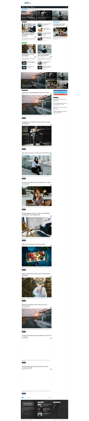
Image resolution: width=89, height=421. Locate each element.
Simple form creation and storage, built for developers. (46, 62)
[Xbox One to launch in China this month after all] (60, 15)
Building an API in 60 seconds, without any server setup (47, 29)
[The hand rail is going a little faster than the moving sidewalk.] (36, 380)
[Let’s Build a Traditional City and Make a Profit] (40, 25)
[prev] (65, 9)
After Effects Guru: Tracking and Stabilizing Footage (59, 24)
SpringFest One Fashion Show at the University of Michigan (44, 18)
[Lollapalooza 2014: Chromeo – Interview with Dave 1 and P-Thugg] (40, 34)
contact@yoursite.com (28, 412)
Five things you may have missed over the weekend (59, 100)
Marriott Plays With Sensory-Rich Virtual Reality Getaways (36, 274)
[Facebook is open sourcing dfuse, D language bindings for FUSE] (40, 67)
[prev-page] (22, 70)
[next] (66, 9)
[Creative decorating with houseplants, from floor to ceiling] (36, 349)
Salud (54, 406)
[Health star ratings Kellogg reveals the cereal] (29, 15)
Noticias (27, 7)
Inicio (24, 7)
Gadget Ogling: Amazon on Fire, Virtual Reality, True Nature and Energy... (29, 34)
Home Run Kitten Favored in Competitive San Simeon (60, 108)
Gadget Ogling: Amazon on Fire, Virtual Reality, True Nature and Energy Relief (38, 9)
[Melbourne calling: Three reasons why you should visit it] (40, 38)
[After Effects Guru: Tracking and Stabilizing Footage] (60, 31)
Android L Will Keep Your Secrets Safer (30, 66)
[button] (67, 7)
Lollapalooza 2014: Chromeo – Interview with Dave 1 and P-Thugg (47, 33)
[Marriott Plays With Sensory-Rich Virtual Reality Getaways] (36, 287)
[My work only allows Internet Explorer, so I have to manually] (51, 85)
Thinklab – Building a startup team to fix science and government (60, 112)
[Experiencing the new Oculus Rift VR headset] (29, 48)
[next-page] (23, 70)
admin (23, 19)
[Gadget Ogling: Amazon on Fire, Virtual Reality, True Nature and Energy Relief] (29, 27)
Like (66, 90)
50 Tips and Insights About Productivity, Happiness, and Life (31, 62)
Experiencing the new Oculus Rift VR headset (28, 55)
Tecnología (32, 7)
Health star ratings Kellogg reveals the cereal (28, 18)
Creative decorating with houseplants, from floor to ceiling (36, 336)
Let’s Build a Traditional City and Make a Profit (47, 24)
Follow (65, 92)
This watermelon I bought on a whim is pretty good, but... (44, 55)
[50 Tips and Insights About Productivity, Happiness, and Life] (24, 63)
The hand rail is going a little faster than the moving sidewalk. (35, 367)
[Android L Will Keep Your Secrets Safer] (24, 67)
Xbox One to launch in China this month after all (59, 18)
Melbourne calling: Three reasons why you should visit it (47, 38)
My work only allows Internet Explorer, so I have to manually (50, 87)
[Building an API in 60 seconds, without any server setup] (40, 29)
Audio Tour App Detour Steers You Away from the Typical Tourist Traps (60, 104)
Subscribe (65, 94)
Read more (23, 118)
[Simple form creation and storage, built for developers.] (40, 63)
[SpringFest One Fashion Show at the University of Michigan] (44, 15)
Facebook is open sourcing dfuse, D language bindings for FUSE (47, 67)
